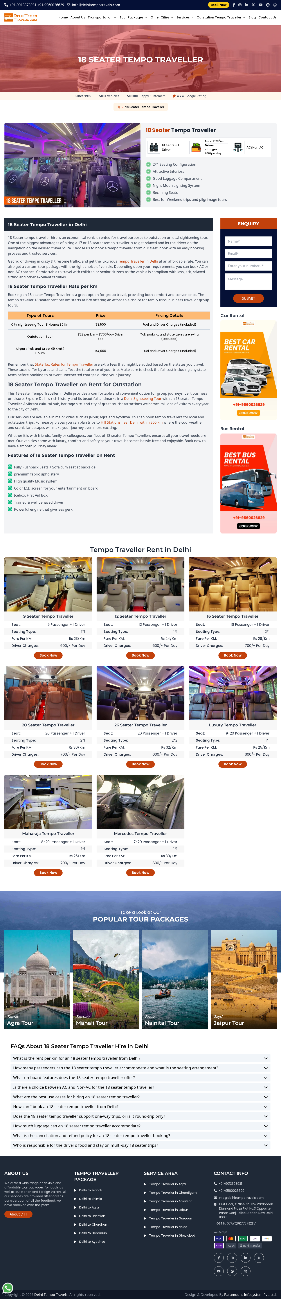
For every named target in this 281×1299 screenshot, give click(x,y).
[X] (253, 4)
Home (63, 17)
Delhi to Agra (89, 1207)
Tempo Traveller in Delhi (138, 261)
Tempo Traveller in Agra (167, 1184)
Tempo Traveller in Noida (168, 1227)
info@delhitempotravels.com (96, 4)
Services (183, 17)
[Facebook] (234, 4)
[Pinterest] (268, 4)
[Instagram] (239, 4)
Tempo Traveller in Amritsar (170, 1201)
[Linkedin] (246, 4)
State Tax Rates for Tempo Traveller (64, 364)
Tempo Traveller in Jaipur (168, 1210)
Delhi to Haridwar (92, 1216)
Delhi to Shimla (90, 1199)
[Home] (119, 107)
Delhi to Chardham (93, 1224)
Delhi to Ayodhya (92, 1241)
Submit (248, 298)
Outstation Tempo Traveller (219, 17)
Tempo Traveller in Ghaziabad (172, 1235)
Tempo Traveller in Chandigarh (173, 1192)
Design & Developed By (231, 1294)
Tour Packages (131, 17)
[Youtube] (261, 4)
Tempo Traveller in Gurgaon (170, 1218)
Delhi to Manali (90, 1190)
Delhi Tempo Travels (51, 1294)
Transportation (100, 17)
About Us (77, 17)
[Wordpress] (275, 4)
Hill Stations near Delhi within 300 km (132, 422)
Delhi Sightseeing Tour (143, 398)
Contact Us (267, 17)
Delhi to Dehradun (93, 1233)
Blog (252, 17)
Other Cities (160, 17)
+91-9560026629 (50, 4)
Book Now (219, 5)
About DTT (18, 1214)
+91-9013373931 (23, 4)
